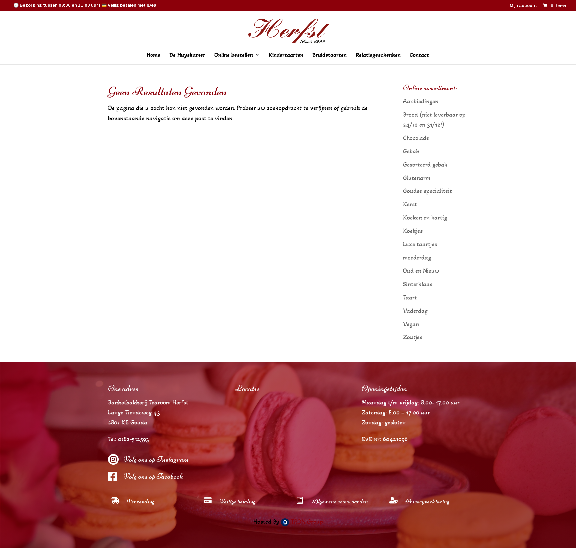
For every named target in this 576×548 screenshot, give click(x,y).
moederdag (417, 257)
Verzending (141, 501)
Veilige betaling (238, 501)
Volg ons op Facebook (153, 476)
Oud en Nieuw (421, 270)
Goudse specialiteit (427, 191)
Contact (419, 55)
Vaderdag (415, 310)
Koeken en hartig (425, 217)
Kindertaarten (286, 55)
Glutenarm (416, 178)
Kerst (410, 204)
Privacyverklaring (427, 501)
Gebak (411, 151)
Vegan (411, 324)
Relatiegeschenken (378, 55)
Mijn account (523, 6)
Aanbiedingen (420, 101)
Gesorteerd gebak (425, 164)
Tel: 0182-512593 (128, 439)
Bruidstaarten (329, 55)
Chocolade (416, 138)
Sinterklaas (417, 284)
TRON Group (306, 521)
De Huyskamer (187, 55)
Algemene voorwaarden (340, 501)
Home (153, 55)
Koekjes (413, 231)
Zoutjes (412, 337)
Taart (410, 297)
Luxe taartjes (420, 244)
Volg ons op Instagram (156, 459)
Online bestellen (233, 55)
